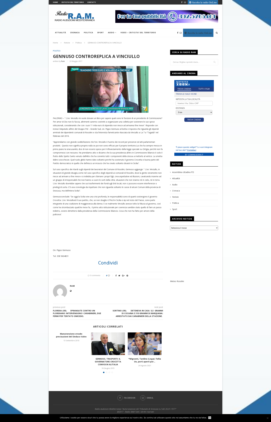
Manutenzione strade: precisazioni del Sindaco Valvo (71, 335)
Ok (209, 418)
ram (63, 61)
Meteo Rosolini (177, 281)
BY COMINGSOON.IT (194, 155)
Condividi (108, 263)
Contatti (91, 2)
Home (55, 2)
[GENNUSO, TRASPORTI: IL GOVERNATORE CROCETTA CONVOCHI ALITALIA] (108, 343)
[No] (267, 418)
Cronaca (75, 32)
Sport (100, 32)
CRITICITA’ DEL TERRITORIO (72, 2)
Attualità (60, 32)
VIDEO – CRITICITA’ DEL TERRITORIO (138, 32)
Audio (111, 32)
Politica (88, 32)
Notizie (67, 42)
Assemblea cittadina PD (183, 172)
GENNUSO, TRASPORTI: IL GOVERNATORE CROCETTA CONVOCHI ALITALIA (108, 361)
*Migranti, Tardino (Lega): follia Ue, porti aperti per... (144, 360)
